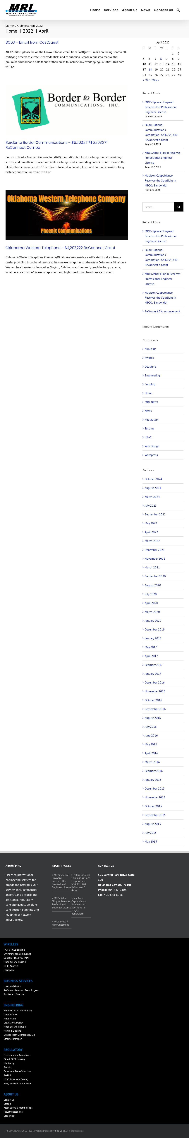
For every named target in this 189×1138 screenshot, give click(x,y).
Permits (7, 1067)
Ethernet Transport (13, 1038)
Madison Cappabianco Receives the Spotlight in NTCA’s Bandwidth (160, 180)
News (148, 411)
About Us (150, 349)
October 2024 (153, 479)
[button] (178, 10)
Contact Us (9, 1099)
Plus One (59, 1130)
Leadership (9, 1115)
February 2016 (154, 771)
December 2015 (155, 788)
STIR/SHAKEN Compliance (17, 1083)
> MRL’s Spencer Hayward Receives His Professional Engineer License (61, 881)
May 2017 (151, 647)
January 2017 (153, 673)
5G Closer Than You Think (16, 957)
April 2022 (151, 532)
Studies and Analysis (14, 994)
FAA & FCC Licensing (14, 949)
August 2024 (153, 488)
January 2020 (153, 620)
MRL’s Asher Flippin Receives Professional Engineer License (163, 157)
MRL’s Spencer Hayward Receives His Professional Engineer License (161, 107)
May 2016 (151, 744)
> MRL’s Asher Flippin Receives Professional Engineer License (61, 902)
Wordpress (151, 455)
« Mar (146, 80)
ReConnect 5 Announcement (162, 311)
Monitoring (9, 1063)
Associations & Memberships (18, 1107)
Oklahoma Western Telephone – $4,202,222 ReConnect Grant (60, 247)
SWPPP (7, 1075)
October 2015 (153, 806)
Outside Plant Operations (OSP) (19, 1034)
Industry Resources (13, 1111)
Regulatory (151, 419)
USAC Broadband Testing (16, 1079)
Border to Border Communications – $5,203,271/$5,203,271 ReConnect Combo (56, 145)
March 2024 (152, 496)
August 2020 (153, 585)
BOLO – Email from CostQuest (32, 42)
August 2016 (153, 718)
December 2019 (155, 629)
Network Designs (12, 1030)
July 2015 (151, 832)
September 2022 (155, 514)
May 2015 (151, 841)
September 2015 (155, 815)
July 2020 (151, 594)
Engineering (152, 375)
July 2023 (151, 505)
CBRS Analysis (11, 966)
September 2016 (155, 709)
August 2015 (153, 824)
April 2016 (151, 753)
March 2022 (152, 541)
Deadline (150, 366)
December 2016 (155, 682)
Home (148, 393)
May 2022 (151, 523)
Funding (150, 384)
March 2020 (152, 612)
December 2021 (155, 550)
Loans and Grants (12, 986)
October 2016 (153, 700)
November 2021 (155, 558)
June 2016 (151, 735)
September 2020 (155, 576)
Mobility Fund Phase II (15, 961)
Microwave (9, 970)
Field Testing (10, 1018)
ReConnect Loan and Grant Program (21, 990)
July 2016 (151, 726)
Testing (149, 428)
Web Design (152, 446)
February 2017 (154, 665)
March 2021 (152, 567)
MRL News (151, 402)
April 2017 (151, 656)
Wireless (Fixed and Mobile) (18, 1010)
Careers (7, 1103)
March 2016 (152, 762)
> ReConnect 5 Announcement (60, 923)
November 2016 (155, 691)
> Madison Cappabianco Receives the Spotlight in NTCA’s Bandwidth (78, 905)
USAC (148, 437)
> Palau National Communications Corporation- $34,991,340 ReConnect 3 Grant (80, 882)
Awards (149, 358)
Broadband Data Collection (17, 1071)
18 (150, 69)
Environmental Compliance (17, 953)
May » (155, 80)
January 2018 (153, 638)
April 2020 (151, 603)
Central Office (11, 1014)
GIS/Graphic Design (13, 1022)
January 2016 (153, 779)
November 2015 (155, 797)
